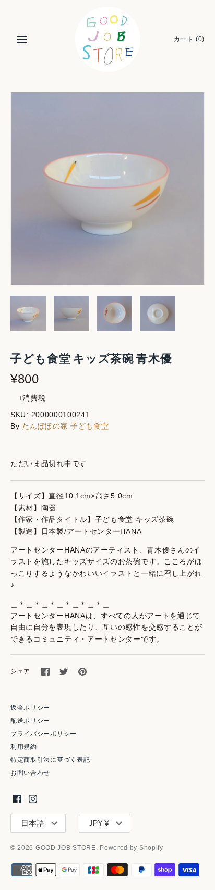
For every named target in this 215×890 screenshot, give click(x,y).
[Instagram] (33, 798)
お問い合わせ (30, 772)
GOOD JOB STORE (65, 847)
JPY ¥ (99, 823)
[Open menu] (21, 39)
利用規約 (23, 746)
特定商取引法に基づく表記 (50, 759)
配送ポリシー (30, 720)
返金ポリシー (30, 707)
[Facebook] (17, 798)
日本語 (32, 823)
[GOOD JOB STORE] (107, 39)
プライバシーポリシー (43, 733)
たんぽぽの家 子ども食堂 (65, 426)
